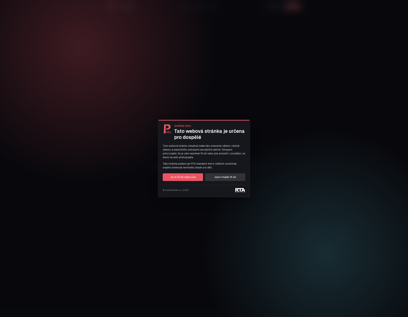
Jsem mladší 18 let (225, 177)
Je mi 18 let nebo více (183, 177)
